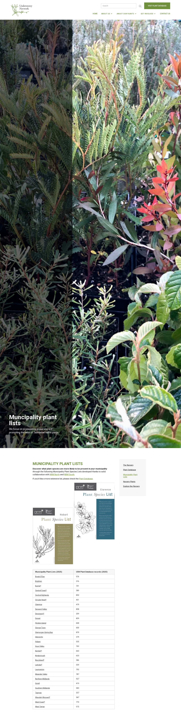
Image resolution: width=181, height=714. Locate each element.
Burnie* (38, 586)
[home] (22, 9)
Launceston (39, 669)
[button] (107, 13)
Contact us (165, 14)
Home (95, 14)
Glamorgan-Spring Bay (44, 632)
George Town (40, 628)
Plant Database (86, 478)
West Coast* (40, 702)
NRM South (69, 474)
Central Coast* (41, 590)
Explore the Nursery (131, 486)
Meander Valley (41, 674)
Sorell (37, 683)
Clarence (38, 604)
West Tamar (40, 707)
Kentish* (38, 651)
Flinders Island (40, 623)
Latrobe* (38, 665)
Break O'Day (40, 577)
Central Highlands (42, 595)
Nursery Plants (129, 482)
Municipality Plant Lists (130, 476)
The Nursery (128, 465)
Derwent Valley (41, 609)
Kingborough (40, 656)
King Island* (39, 660)
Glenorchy (39, 637)
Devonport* (39, 614)
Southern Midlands (42, 688)
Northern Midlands (42, 679)
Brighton (38, 581)
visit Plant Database (157, 6)
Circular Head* (40, 600)
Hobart (38, 642)
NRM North (55, 474)
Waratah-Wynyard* (42, 697)
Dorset (37, 618)
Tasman (38, 693)
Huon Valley (39, 646)
